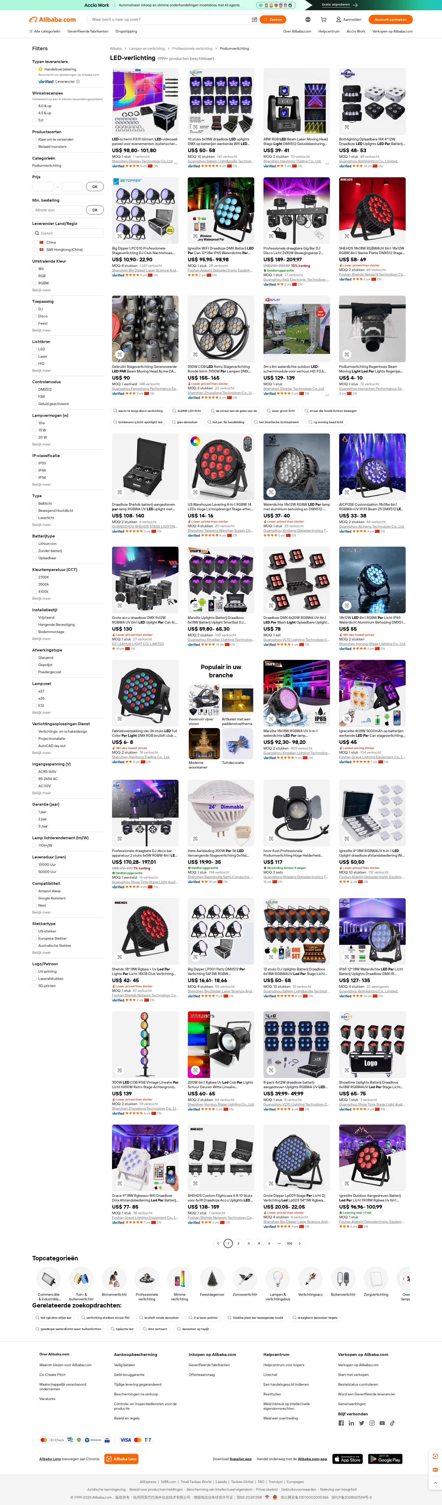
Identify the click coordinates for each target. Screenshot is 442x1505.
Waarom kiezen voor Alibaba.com (65, 1365)
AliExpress (148, 1482)
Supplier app (241, 1459)
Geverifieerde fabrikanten (209, 1365)
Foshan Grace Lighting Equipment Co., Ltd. (372, 757)
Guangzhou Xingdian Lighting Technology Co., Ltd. (221, 640)
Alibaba (115, 48)
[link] (435, 1456)
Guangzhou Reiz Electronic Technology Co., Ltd (296, 279)
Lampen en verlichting (147, 48)
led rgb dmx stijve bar (56, 1318)
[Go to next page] (299, 1243)
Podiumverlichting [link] (234, 48)
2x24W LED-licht (189, 411)
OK (94, 186)
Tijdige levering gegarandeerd (137, 1384)
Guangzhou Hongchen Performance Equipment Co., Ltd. (372, 389)
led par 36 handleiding (228, 422)
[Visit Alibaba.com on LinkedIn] (351, 1423)
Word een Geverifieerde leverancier (366, 1394)
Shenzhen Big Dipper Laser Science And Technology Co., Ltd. (145, 270)
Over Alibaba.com (54, 1354)
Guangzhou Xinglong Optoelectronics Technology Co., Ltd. (296, 530)
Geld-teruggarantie (129, 1375)
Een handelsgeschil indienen (286, 1384)
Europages (295, 1482)
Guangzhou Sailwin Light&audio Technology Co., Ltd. (221, 161)
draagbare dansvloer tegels (317, 1318)
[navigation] (68, 646)
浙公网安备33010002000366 (304, 1497)
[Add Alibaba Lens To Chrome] (121, 1459)
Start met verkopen (353, 1375)
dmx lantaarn (157, 1329)
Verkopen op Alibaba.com (358, 1365)
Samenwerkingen (352, 1404)
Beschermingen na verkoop (136, 1394)
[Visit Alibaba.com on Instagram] (372, 1423)
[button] (254, 19)
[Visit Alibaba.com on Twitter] (362, 1423)
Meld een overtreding (280, 1418)
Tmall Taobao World (196, 1482)
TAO (261, 1482)
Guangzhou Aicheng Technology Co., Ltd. (371, 526)
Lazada (221, 1482)
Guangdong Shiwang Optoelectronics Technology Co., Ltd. (296, 877)
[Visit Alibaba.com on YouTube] (382, 1423)
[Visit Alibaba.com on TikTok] (392, 1423)
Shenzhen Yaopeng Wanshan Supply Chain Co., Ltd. (221, 530)
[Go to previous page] (218, 1243)
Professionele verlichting (192, 48)
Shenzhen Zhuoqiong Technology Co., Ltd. (221, 393)
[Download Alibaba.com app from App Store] (347, 1459)
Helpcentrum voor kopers (283, 1365)
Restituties (272, 1394)
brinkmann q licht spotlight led (140, 422)
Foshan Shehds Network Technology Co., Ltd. (372, 274)
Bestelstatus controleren (358, 1384)
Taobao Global (242, 1482)
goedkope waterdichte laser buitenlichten (71, 1329)
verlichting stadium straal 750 (108, 1318)
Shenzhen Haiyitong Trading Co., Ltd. (292, 161)
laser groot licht (283, 411)
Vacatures (47, 1399)
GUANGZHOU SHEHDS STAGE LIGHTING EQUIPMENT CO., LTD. (145, 526)
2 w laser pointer (206, 1318)
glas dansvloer (187, 422)
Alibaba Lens (50, 1459)
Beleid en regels (127, 1418)
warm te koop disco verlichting (140, 411)
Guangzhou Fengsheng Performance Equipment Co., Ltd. (145, 389)
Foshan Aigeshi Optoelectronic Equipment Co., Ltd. (221, 270)
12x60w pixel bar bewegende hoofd (258, 1318)
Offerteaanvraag (202, 1375)
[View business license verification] (267, 1497)
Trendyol (275, 1482)
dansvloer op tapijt (195, 1329)
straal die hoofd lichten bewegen (333, 411)
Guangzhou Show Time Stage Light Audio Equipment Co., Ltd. (145, 882)
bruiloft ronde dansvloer (162, 1318)
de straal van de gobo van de (236, 411)
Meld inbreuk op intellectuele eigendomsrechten (286, 1406)
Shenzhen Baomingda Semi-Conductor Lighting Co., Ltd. (221, 877)
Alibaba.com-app (312, 1459)
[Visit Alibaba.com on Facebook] (341, 1423)
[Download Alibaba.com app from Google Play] (385, 1459)
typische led (124, 1329)
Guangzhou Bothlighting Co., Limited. (368, 161)
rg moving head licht (328, 422)
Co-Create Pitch (52, 1375)
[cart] (324, 20)
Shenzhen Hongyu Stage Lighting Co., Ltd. (372, 644)
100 (289, 1243)
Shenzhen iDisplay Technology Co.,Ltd (142, 161)
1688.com (168, 1482)
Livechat (270, 1375)
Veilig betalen (124, 1365)
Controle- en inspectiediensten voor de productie (145, 1406)
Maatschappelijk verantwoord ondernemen (62, 1386)
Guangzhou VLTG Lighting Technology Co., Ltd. (296, 640)
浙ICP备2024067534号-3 (352, 1497)
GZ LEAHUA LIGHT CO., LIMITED (138, 644)
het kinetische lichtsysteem (279, 422)
